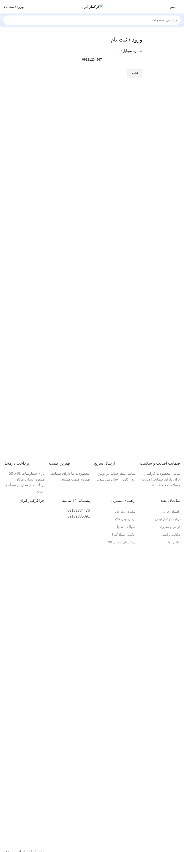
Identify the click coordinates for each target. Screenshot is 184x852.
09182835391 (79, 516)
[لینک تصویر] (23, 675)
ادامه (135, 73)
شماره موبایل (131, 51)
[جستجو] (1, 17)
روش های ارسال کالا (121, 542)
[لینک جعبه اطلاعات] (160, 463)
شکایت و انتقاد (171, 534)
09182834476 (79, 510)
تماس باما (174, 542)
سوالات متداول (125, 527)
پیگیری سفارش (125, 511)
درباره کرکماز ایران (168, 519)
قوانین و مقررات (169, 527)
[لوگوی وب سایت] (92, 6)
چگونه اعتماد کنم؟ (123, 534)
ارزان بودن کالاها (124, 519)
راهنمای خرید (172, 511)
